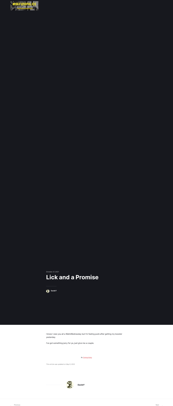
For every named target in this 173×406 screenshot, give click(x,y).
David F (54, 291)
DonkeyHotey (87, 357)
